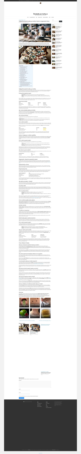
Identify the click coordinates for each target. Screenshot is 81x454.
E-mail (20, 392)
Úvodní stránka (47, 403)
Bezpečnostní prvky (23, 74)
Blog (46, 404)
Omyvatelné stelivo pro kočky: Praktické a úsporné (34, 333)
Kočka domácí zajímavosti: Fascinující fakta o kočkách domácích (59, 54)
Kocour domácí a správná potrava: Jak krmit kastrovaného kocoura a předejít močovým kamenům (59, 27)
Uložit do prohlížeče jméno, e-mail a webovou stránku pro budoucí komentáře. (28, 396)
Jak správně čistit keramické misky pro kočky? (25, 84)
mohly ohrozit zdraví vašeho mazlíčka (38, 263)
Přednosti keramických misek (24, 67)
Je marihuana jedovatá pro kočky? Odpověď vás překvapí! (59, 64)
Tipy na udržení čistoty (23, 76)
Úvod (28, 17)
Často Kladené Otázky (22, 81)
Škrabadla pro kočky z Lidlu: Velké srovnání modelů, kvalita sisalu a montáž (33, 0)
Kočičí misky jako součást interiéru (23, 79)
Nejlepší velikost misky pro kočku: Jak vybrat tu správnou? (59, 57)
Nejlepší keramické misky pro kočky (23, 66)
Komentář (20, 380)
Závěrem (21, 86)
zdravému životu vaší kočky (35, 197)
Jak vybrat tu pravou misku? (23, 72)
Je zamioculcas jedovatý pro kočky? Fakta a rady (58, 60)
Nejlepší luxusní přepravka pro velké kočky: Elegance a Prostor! (59, 68)
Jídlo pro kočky (39, 404)
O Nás (49, 17)
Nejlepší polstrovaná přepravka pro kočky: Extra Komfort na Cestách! (46, 373)
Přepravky (47, 371)
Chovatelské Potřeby (32, 17)
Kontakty (52, 17)
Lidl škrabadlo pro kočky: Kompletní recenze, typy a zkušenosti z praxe (59, 35)
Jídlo (36, 17)
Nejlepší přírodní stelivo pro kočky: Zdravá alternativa (24, 333)
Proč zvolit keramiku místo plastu (23, 77)
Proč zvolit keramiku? (23, 70)
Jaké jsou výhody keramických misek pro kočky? (25, 82)
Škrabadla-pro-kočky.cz (40, 14)
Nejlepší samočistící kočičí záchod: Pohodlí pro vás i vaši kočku (27, 320)
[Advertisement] (40, 8)
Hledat (60, 21)
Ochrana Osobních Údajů (48, 407)
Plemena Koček (40, 17)
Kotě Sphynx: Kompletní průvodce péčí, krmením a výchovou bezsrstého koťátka (59, 46)
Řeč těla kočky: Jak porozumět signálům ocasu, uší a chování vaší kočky (59, 42)
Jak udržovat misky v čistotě (23, 75)
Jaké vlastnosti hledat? (23, 69)
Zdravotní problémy (45, 17)
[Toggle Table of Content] (31, 65)
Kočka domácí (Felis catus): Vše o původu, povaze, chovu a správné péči (59, 39)
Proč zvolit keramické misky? (23, 71)
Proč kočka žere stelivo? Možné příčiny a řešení (45, 320)
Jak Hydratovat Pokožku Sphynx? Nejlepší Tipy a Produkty (58, 50)
